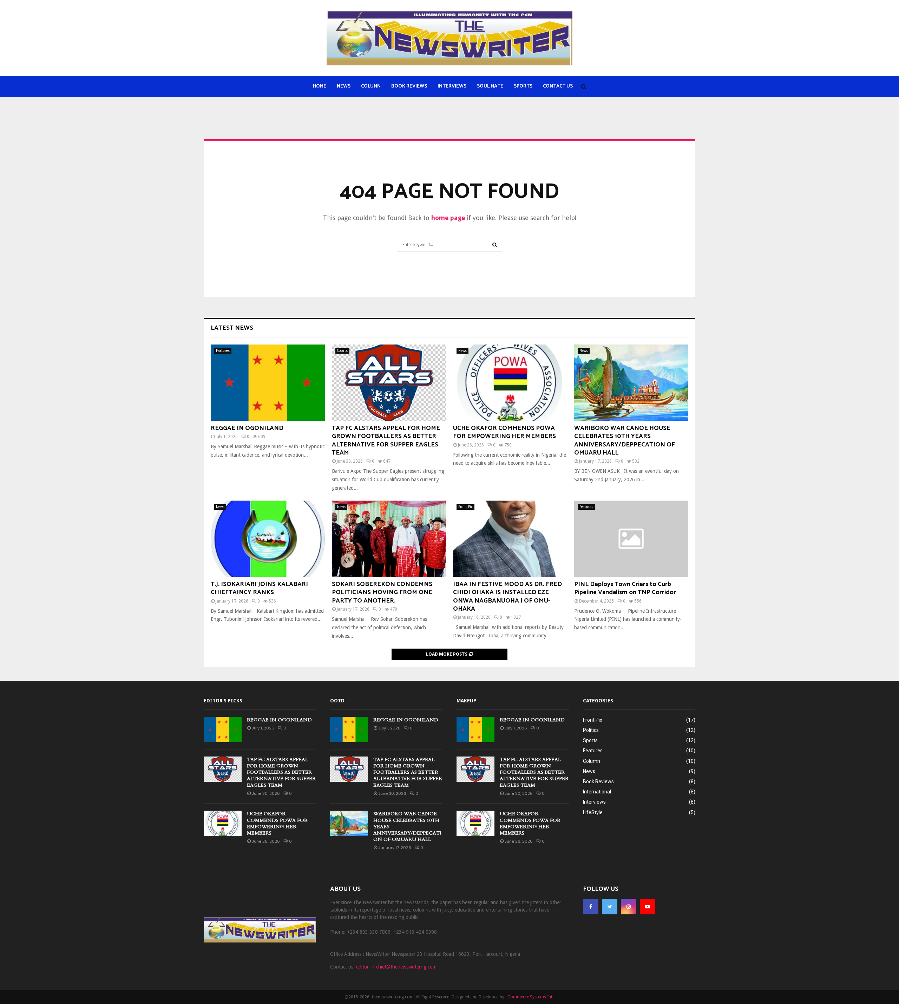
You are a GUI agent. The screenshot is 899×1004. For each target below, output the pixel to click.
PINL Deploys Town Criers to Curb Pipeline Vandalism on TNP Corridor (625, 588)
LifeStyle (593, 812)
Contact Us (558, 86)
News (343, 86)
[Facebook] (590, 906)
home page (448, 217)
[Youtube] (647, 906)
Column (371, 86)
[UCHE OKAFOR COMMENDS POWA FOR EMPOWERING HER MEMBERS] (510, 383)
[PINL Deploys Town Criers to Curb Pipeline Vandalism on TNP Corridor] (631, 539)
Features (223, 351)
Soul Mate (490, 86)
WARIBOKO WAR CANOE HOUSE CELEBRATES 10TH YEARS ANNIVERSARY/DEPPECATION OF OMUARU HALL (624, 440)
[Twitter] (609, 906)
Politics (591, 730)
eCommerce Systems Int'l (530, 997)
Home (319, 86)
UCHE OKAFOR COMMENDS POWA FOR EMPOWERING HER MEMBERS (504, 432)
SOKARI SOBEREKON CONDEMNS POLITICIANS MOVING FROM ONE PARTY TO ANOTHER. (382, 592)
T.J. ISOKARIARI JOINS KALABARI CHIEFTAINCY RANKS (259, 588)
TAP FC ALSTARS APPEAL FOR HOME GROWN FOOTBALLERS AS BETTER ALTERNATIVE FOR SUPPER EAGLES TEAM (386, 440)
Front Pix (465, 507)
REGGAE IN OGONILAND (247, 428)
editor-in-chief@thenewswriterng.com (396, 967)
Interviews (452, 86)
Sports (523, 86)
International (597, 791)
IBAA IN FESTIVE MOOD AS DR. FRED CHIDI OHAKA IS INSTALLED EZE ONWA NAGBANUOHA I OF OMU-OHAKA (507, 596)
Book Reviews (409, 86)
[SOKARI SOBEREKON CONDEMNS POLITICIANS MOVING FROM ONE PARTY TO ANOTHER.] (389, 539)
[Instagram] (628, 906)
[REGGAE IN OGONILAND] (268, 383)
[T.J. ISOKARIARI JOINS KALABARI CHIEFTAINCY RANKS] (268, 539)
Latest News (232, 328)
